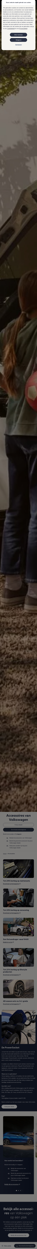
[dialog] (18, 624)
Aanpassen (18, 44)
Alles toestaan (18, 35)
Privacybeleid (23, 28)
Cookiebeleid (11, 28)
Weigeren (18, 40)
